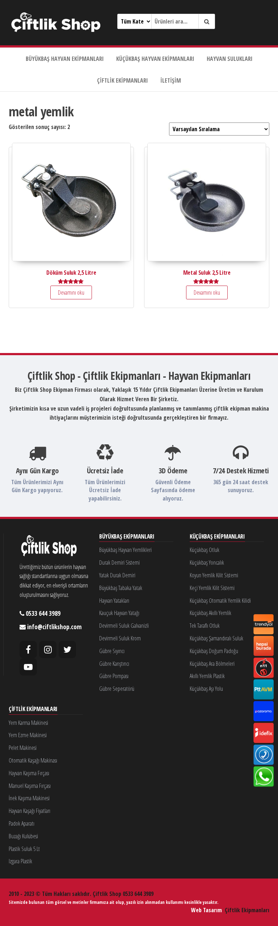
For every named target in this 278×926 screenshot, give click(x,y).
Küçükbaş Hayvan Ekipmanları (155, 59)
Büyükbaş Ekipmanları (127, 536)
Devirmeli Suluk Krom (120, 638)
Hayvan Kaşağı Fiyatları (29, 811)
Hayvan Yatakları (114, 601)
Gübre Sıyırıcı (112, 651)
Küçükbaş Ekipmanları (217, 536)
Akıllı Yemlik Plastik (207, 676)
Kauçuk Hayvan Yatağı (119, 613)
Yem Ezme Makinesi (28, 735)
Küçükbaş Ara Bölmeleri (212, 664)
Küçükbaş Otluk (204, 550)
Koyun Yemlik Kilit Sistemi (214, 575)
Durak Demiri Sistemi (119, 562)
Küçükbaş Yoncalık (207, 562)
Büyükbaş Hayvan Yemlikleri (125, 550)
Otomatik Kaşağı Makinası (33, 760)
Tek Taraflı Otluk (205, 626)
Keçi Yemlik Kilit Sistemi (212, 588)
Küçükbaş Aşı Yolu (206, 689)
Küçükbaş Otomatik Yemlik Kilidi (220, 601)
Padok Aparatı (21, 823)
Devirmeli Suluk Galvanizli (124, 626)
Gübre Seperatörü (116, 689)
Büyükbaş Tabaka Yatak (120, 588)
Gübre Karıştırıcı (114, 664)
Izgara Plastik (20, 861)
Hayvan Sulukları (230, 59)
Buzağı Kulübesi (23, 836)
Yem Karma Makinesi (28, 723)
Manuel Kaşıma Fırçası (30, 786)
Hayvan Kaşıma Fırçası (29, 773)
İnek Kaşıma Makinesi (29, 798)
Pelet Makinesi (23, 748)
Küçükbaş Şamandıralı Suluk (216, 638)
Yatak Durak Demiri (117, 575)
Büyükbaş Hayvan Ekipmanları (65, 59)
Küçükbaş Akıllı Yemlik (210, 613)
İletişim (170, 80)
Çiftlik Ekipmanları (122, 80)
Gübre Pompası (114, 676)
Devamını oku (71, 292)
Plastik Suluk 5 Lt (24, 849)
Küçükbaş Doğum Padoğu (214, 651)
